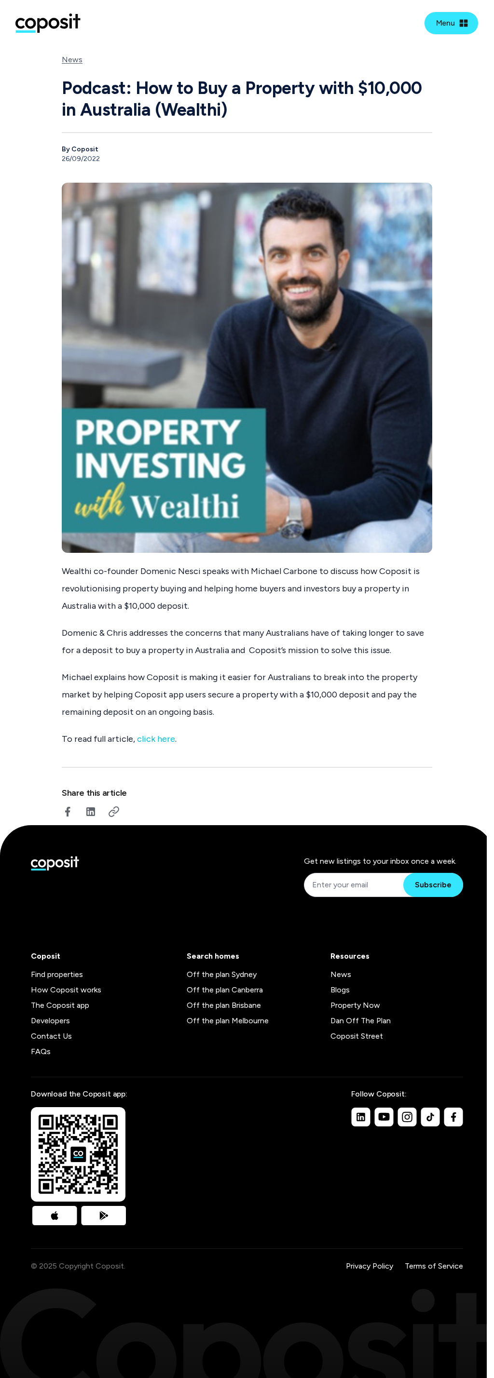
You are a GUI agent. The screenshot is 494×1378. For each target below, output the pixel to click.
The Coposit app (60, 1005)
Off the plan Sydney (222, 974)
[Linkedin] (360, 1116)
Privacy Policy (369, 1266)
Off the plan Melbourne (228, 1020)
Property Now (355, 1005)
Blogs (340, 989)
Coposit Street (356, 1036)
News (72, 59)
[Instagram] (407, 1116)
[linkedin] (90, 811)
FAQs (41, 1051)
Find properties (57, 974)
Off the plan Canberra (225, 989)
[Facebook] (453, 1116)
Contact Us (51, 1036)
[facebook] (67, 811)
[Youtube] (384, 1116)
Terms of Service (434, 1266)
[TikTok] (430, 1116)
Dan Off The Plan (360, 1020)
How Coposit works (66, 989)
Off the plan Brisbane (224, 1005)
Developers (50, 1020)
